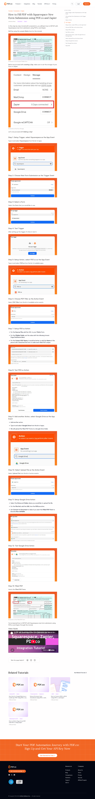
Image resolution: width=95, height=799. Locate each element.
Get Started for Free (47, 755)
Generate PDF (12, 693)
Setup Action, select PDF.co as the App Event (76, 24)
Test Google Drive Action (71, 43)
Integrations (27, 4)
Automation (17, 11)
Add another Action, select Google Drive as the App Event (75, 35)
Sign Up (87, 4)
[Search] (72, 3)
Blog (34, 4)
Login (78, 4)
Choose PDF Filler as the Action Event (74, 27)
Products (18, 4)
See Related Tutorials (80, 672)
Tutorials (39, 4)
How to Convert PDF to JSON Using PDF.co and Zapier (59, 697)
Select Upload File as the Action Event (74, 38)
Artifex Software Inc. (25, 796)
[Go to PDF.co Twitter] (11, 775)
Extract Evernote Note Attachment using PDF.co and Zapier (38, 697)
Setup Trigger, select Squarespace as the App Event (76, 13)
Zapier (22, 11)
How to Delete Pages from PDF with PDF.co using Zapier (17, 721)
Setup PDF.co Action (70, 29)
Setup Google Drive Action (72, 40)
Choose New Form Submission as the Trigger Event (76, 17)
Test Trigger (68, 22)
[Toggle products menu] (20, 3)
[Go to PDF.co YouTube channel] (9, 775)
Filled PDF (68, 45)
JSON (53, 693)
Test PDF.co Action (70, 32)
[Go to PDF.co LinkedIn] (14, 775)
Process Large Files (34, 693)
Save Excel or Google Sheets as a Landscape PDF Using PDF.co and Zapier (18, 697)
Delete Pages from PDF (14, 718)
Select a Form (69, 20)
